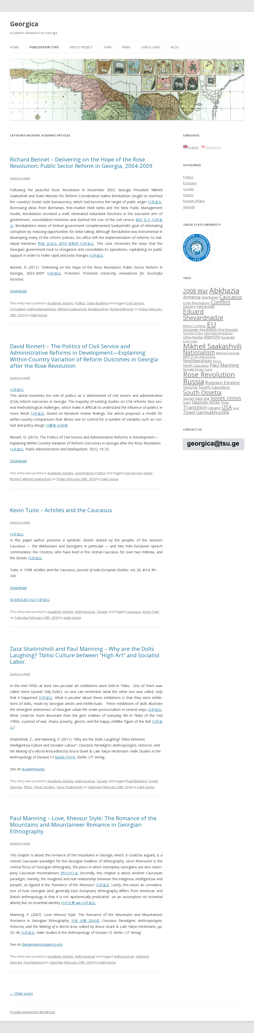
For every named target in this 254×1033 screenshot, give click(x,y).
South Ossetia (202, 392)
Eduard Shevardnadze (203, 314)
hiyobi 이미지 (65, 757)
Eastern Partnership (199, 306)
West (236, 408)
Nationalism (199, 352)
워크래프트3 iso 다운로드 (30, 599)
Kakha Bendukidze (42, 309)
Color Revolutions (196, 303)
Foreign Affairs (194, 201)
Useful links (150, 47)
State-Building (97, 303)
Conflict (220, 302)
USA (227, 407)
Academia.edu (33, 769)
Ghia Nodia (193, 337)
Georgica (24, 23)
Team (107, 47)
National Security (228, 353)
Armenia (192, 297)
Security (189, 207)
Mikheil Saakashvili (72, 309)
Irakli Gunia (38, 315)
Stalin (187, 403)
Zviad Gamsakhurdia (206, 412)
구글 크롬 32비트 (85, 920)
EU (211, 324)
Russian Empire (222, 382)
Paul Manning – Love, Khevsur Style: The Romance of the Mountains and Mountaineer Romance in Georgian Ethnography (83, 824)
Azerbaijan (210, 297)
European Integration (200, 329)
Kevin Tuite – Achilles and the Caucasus (61, 510)
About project (81, 47)
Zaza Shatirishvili (69, 787)
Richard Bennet (121, 309)
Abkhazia (224, 290)
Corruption (18, 309)
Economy (190, 183)
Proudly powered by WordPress (32, 1012)
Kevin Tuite (151, 611)
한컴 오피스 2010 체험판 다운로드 (66, 243)
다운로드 (155, 201)
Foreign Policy (193, 333)
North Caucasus (196, 365)
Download (18, 291)
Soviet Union (225, 397)
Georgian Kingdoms (218, 333)
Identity (212, 337)
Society (102, 611)
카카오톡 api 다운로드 (78, 902)
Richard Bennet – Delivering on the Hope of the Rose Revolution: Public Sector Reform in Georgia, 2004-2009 (81, 162)
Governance (84, 473)
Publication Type (44, 47)
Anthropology (85, 611)
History (188, 195)
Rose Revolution (209, 374)
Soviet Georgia (196, 398)
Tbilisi (28, 787)
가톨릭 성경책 (56, 425)
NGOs (217, 361)
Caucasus (133, 611)
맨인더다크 (69, 873)
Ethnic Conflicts (194, 326)
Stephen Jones (206, 402)
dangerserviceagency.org (42, 944)
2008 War (195, 291)
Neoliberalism (98, 309)
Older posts (21, 993)
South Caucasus (214, 387)
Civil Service (135, 303)
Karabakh (228, 337)
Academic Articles (60, 303)
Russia (193, 381)
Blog (175, 47)
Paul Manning (136, 781)
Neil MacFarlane (205, 357)
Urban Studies (44, 787)
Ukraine (214, 408)
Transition (195, 407)
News (126, 47)
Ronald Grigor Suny (198, 369)
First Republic (228, 329)
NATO (188, 356)
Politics (80, 303)
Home (14, 47)
